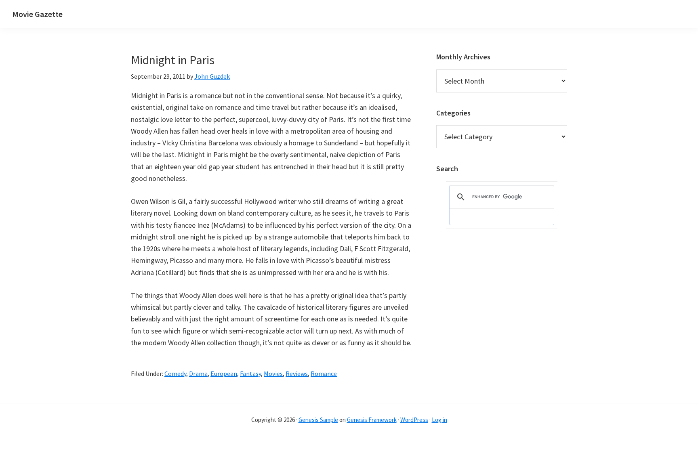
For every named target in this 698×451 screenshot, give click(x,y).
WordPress (414, 420)
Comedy (175, 373)
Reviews (297, 373)
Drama (198, 373)
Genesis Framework (372, 420)
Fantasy (250, 373)
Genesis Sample (318, 420)
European (223, 373)
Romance (324, 373)
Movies (273, 373)
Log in (439, 420)
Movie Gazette (37, 14)
